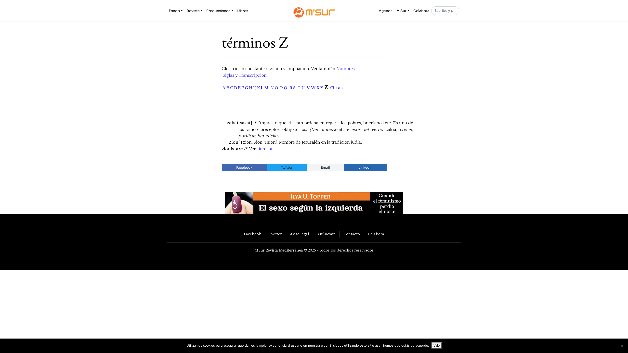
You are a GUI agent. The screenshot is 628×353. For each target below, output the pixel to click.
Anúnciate (326, 234)
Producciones (218, 11)
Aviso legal (299, 234)
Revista (193, 11)
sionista (264, 149)
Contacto (352, 234)
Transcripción (253, 75)
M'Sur (401, 11)
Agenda (385, 11)
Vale (436, 345)
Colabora (421, 11)
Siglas (228, 75)
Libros (242, 11)
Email (325, 167)
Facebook (244, 167)
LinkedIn (365, 167)
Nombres (345, 69)
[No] (621, 345)
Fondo (174, 11)
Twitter (286, 167)
